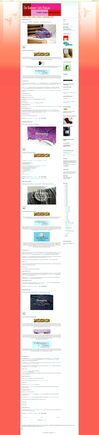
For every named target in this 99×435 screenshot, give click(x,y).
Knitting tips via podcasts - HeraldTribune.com (67, 153)
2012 (65, 202)
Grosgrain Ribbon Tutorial (67, 101)
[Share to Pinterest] (45, 118)
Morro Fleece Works (48, 257)
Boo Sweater (44, 88)
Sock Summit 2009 (43, 178)
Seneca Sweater (30, 254)
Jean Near (39, 257)
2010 (65, 205)
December (67, 206)
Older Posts (58, 417)
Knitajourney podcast (56, 90)
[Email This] (41, 118)
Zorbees (40, 409)
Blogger (54, 432)
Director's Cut (27, 178)
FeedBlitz (69, 146)
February (67, 221)
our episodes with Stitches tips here (42, 380)
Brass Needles (24, 402)
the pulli (39, 259)
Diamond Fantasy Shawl (25, 164)
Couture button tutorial (67, 92)
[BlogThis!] (42, 118)
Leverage (48, 274)
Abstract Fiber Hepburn (30, 366)
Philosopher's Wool (44, 253)
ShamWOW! (43, 409)
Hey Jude (59, 252)
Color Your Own (26, 87)
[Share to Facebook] (44, 118)
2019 (65, 192)
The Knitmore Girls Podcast (67, 26)
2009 (65, 234)
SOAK (34, 410)
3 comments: (35, 286)
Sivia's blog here (28, 160)
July (66, 213)
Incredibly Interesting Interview (35, 178)
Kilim (23, 88)
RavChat (28, 256)
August (66, 212)
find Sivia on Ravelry (44, 160)
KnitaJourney (24, 405)
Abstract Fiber (54, 359)
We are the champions (32, 363)
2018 (65, 193)
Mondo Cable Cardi (45, 359)
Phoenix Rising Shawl (25, 165)
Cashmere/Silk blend (35, 165)
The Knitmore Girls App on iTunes (68, 30)
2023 (65, 186)
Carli (34, 252)
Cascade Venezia (47, 282)
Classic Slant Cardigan (39, 282)
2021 (65, 189)
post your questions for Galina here (39, 90)
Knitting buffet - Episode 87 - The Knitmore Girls (36, 292)
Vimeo (67, 93)
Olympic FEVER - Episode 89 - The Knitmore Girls (36, 22)
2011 (65, 203)
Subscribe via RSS (66, 28)
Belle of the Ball (24, 401)
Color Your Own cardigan (36, 253)
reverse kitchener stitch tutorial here (27, 359)
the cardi (48, 259)
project (64, 21)
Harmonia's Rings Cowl (25, 174)
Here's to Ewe (24, 403)
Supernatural (52, 274)
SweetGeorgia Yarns (43, 165)
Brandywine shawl (50, 365)
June (66, 215)
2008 (65, 236)
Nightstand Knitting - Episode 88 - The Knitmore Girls (37, 184)
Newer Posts (25, 417)
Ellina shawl (28, 278)
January (66, 233)
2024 (65, 184)
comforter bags (26, 275)
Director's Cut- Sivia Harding (30, 124)
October (66, 209)
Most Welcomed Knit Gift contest (30, 384)
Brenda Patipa (29, 277)
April (66, 218)
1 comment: (36, 176)
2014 (65, 199)
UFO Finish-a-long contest (32, 102)
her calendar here (34, 160)
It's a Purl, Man (24, 404)
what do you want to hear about (31, 106)
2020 (65, 190)
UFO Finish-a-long (31, 386)
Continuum (31, 163)
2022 (65, 187)
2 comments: (35, 118)
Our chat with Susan (47, 90)
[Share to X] (43, 118)
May (66, 216)
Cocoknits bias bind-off (55, 106)
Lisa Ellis (51, 362)
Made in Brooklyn (41, 254)
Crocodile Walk (58, 88)
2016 (65, 196)
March (66, 219)
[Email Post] (39, 118)
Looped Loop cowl (52, 358)
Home (42, 417)
